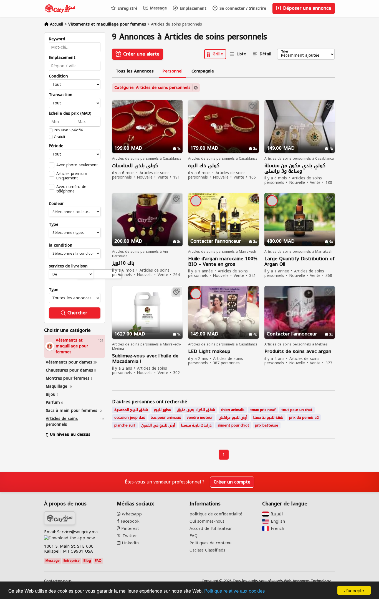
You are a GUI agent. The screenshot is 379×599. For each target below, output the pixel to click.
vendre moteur (200, 417)
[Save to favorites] (177, 105)
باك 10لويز (123, 263)
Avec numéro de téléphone (71, 189)
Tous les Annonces (135, 71)
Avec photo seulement (77, 164)
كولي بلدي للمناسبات (135, 166)
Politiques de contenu (210, 542)
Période (56, 146)
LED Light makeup (209, 351)
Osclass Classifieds (207, 550)
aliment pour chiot (233, 425)
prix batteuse (266, 425)
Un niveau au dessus (70, 434)
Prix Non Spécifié (68, 130)
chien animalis (232, 410)
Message (158, 8)
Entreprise (72, 561)
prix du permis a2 (304, 417)
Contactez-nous (58, 580)
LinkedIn (129, 542)
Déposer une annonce (306, 8)
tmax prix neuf (263, 410)
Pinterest (129, 528)
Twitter (129, 535)
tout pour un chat (296, 410)
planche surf (124, 425)
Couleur (56, 204)
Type (53, 224)
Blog (87, 561)
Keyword (57, 39)
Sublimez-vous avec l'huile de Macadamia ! (145, 358)
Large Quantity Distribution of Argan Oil (299, 261)
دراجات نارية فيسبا (196, 425)
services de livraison (68, 266)
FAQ (98, 561)
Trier (285, 51)
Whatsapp (131, 514)
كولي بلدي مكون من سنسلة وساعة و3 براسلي (294, 168)
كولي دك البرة (203, 166)
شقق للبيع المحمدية (131, 410)
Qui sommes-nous (207, 521)
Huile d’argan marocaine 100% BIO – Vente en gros (222, 261)
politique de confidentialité (216, 514)
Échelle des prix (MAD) (70, 113)
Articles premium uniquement (71, 176)
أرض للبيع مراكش (233, 417)
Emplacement (192, 8)
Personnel (173, 71)
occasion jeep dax (129, 417)
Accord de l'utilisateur (211, 528)
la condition (60, 245)
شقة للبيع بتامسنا (268, 417)
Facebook (129, 521)
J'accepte (354, 590)
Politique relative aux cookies (234, 590)
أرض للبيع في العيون (158, 425)
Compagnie (202, 71)
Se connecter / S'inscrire (242, 8)
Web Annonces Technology (307, 580)
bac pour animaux (166, 417)
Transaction (60, 95)
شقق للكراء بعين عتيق (196, 410)
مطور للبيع (162, 410)
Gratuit (59, 137)
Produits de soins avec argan (297, 351)
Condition (58, 76)
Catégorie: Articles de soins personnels (152, 87)
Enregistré (126, 8)
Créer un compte (232, 482)
